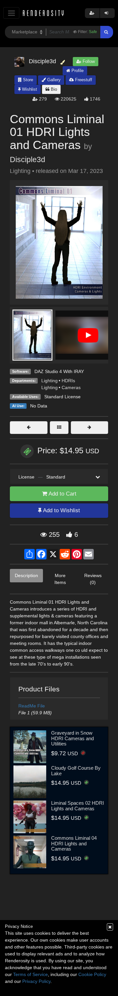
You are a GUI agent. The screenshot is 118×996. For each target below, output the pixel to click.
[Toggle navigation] (11, 13)
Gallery (53, 79)
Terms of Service (30, 974)
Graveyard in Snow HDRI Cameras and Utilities (72, 738)
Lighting (49, 380)
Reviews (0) (93, 579)
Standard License (62, 396)
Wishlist (29, 89)
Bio (53, 89)
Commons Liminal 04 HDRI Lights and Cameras (74, 843)
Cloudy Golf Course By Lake (76, 770)
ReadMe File (31, 705)
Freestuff (83, 79)
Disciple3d (27, 159)
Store (27, 79)
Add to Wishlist (61, 510)
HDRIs (68, 380)
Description (26, 575)
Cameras (71, 387)
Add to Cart (61, 494)
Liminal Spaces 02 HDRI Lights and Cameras (77, 805)
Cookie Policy (92, 974)
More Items (60, 579)
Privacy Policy (36, 981)
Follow (88, 61)
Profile (77, 70)
